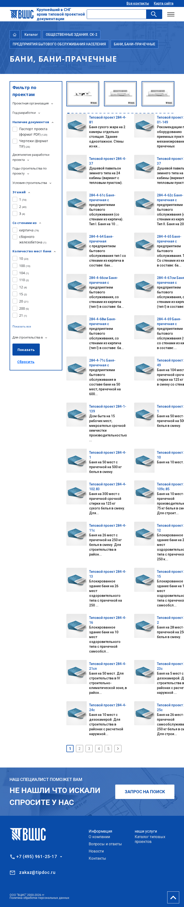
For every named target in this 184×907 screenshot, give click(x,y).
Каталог (31, 34)
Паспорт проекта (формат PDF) (33, 131)
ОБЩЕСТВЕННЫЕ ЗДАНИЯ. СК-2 (71, 34)
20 (23, 301)
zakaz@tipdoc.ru (37, 872)
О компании (99, 836)
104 (24, 273)
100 (24, 265)
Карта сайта (163, 3)
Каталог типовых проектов (150, 839)
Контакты (97, 858)
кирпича (29, 230)
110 (24, 280)
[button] (68, 113)
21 (23, 315)
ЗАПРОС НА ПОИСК (145, 791)
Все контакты (137, 3)
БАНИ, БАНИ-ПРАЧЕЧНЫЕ (134, 44)
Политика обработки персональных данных (39, 898)
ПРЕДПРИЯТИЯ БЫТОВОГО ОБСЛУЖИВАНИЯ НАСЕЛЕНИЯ (59, 44)
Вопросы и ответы (105, 844)
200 (24, 308)
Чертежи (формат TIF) (33, 143)
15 (23, 294)
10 (23, 258)
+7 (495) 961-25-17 (36, 856)
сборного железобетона (32, 239)
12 (23, 287)
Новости (96, 851)
